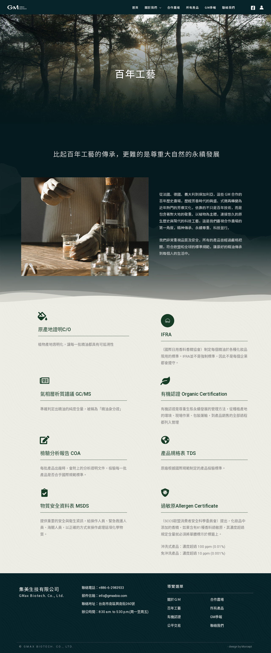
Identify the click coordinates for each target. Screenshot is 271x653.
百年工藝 (174, 608)
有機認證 (174, 617)
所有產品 (217, 608)
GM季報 (216, 617)
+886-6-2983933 (111, 588)
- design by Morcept (239, 646)
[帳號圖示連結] (262, 7)
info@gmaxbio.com (113, 596)
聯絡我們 (217, 626)
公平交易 (174, 626)
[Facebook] (253, 8)
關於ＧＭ (174, 600)
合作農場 (217, 600)
